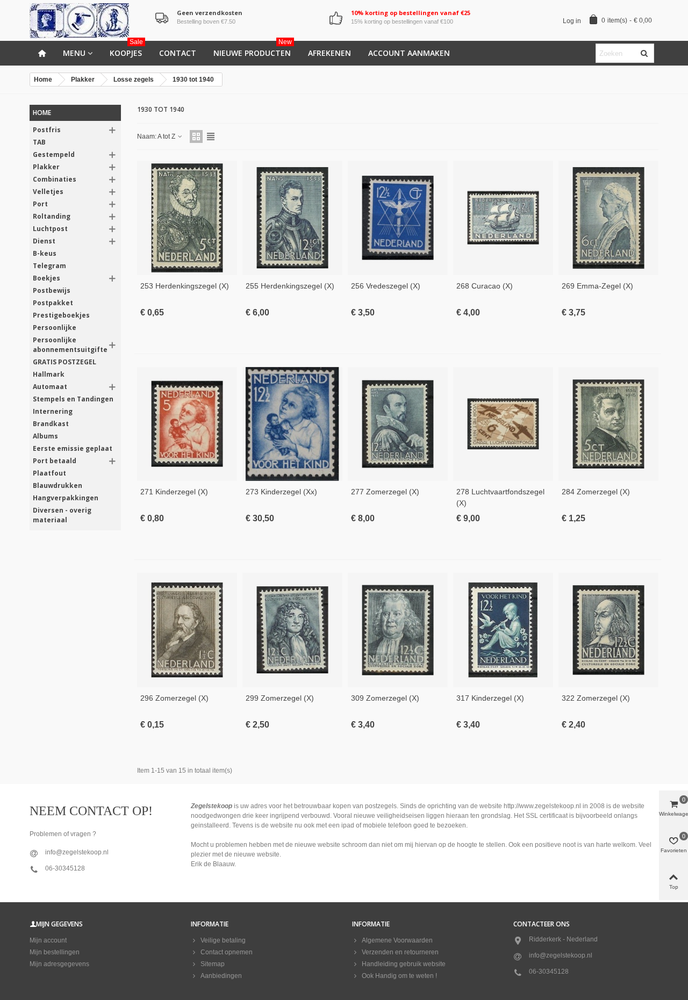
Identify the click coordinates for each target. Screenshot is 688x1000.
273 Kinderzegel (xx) (281, 491)
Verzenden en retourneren (400, 952)
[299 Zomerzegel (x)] (292, 630)
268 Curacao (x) (484, 286)
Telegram (49, 265)
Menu (74, 53)
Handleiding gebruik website (404, 964)
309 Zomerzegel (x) (385, 698)
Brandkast (51, 423)
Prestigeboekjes (61, 315)
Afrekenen (329, 53)
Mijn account (48, 940)
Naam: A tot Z (157, 136)
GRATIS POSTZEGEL (64, 361)
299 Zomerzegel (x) (280, 698)
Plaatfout (49, 473)
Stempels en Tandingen (73, 399)
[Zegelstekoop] (89, 20)
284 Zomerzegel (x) (596, 491)
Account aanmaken (409, 53)
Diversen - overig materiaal (62, 515)
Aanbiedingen (221, 976)
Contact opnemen (226, 952)
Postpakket (53, 302)
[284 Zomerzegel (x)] (608, 424)
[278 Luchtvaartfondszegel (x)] (503, 424)
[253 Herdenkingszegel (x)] (187, 218)
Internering (53, 411)
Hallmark (48, 374)
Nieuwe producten (252, 49)
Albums (45, 436)
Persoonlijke (54, 327)
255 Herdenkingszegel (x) (290, 286)
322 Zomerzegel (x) (596, 698)
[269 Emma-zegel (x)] (608, 218)
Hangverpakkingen (65, 497)
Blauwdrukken (57, 485)
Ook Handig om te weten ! (399, 976)
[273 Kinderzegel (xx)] (292, 424)
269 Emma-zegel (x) (597, 286)
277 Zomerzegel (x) (385, 491)
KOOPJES (126, 49)
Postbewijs (51, 290)
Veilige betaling (223, 940)
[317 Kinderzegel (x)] (503, 630)
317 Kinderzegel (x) (490, 698)
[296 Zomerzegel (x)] (187, 630)
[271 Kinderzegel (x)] (187, 424)
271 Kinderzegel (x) (174, 491)
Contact (177, 53)
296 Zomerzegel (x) (174, 698)
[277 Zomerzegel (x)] (398, 424)
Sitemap (212, 964)
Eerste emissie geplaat (72, 448)
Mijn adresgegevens (59, 964)
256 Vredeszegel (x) (385, 286)
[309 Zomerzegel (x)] (398, 630)
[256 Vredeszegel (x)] (398, 218)
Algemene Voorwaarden (397, 940)
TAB (39, 142)
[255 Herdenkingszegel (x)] (292, 218)
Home (42, 112)
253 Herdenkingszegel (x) (184, 286)
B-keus (44, 253)
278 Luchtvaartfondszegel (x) (500, 497)
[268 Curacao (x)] (503, 218)
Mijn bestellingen (55, 952)
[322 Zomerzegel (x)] (608, 630)
